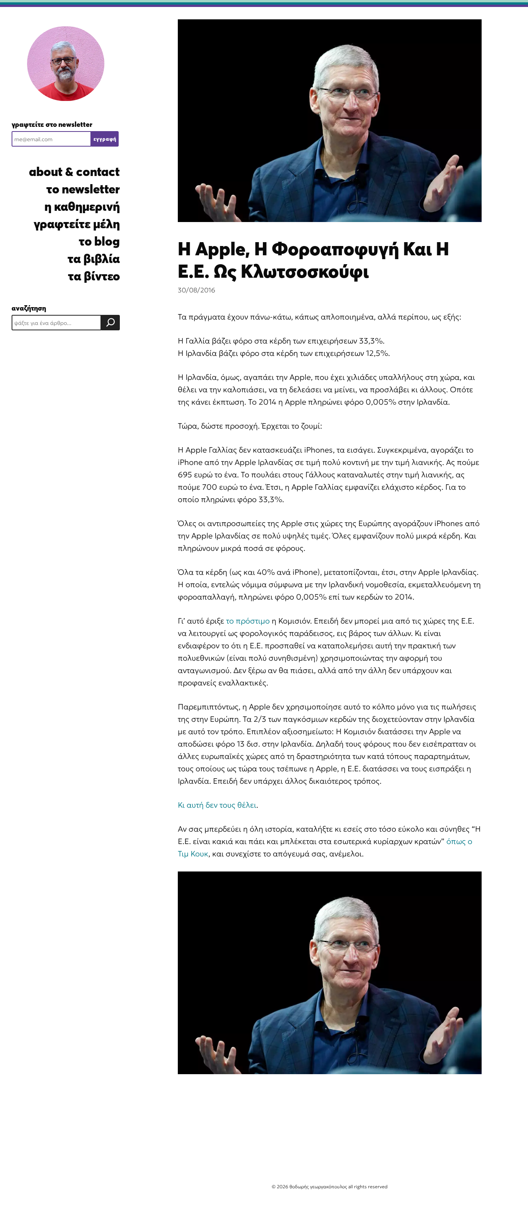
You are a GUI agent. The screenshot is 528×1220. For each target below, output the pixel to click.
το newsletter (83, 188)
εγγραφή (105, 139)
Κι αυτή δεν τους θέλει (217, 805)
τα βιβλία (94, 258)
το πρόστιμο (248, 621)
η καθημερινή (82, 206)
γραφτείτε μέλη (77, 223)
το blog (99, 241)
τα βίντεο (94, 276)
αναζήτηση (29, 308)
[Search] (110, 322)
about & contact (74, 171)
